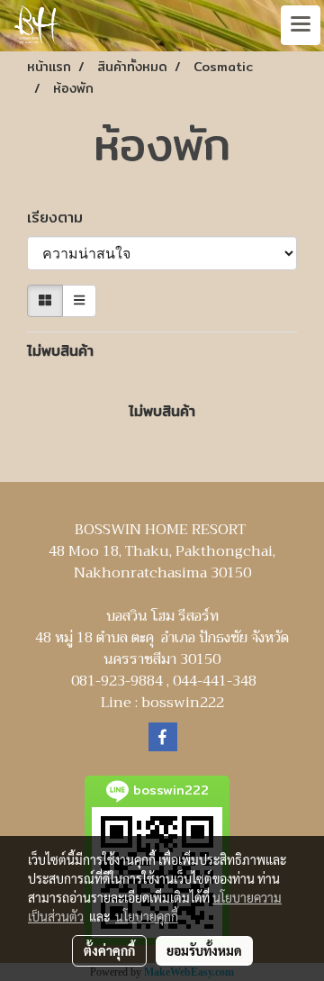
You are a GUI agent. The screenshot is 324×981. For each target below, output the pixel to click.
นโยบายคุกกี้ (146, 916)
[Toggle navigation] (300, 25)
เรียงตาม (63, 218)
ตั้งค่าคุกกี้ (109, 950)
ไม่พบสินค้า (60, 351)
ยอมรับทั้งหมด (204, 950)
